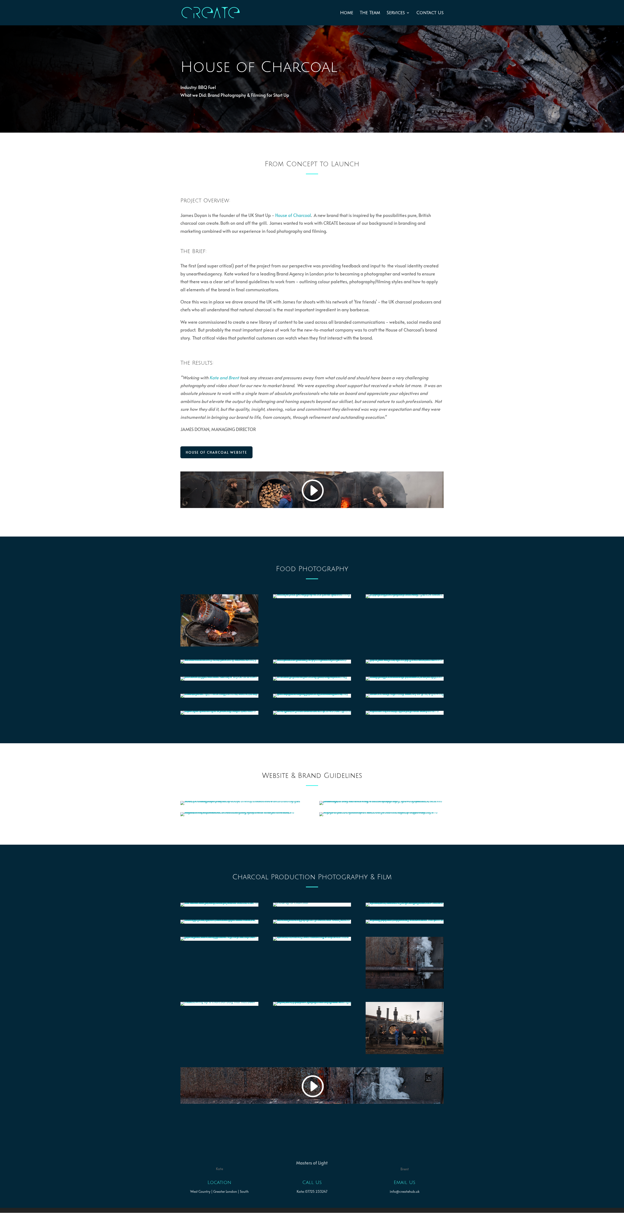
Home (346, 13)
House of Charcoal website (216, 452)
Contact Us (430, 13)
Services (396, 13)
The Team (370, 13)
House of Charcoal (293, 215)
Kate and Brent (224, 377)
